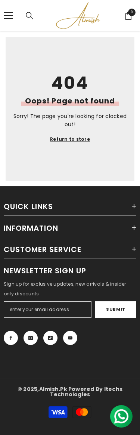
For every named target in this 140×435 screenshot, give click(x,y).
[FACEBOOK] (11, 338)
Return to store (70, 139)
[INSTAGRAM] (31, 338)
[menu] (8, 15)
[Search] (29, 15)
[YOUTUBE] (70, 338)
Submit (115, 309)
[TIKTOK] (50, 338)
